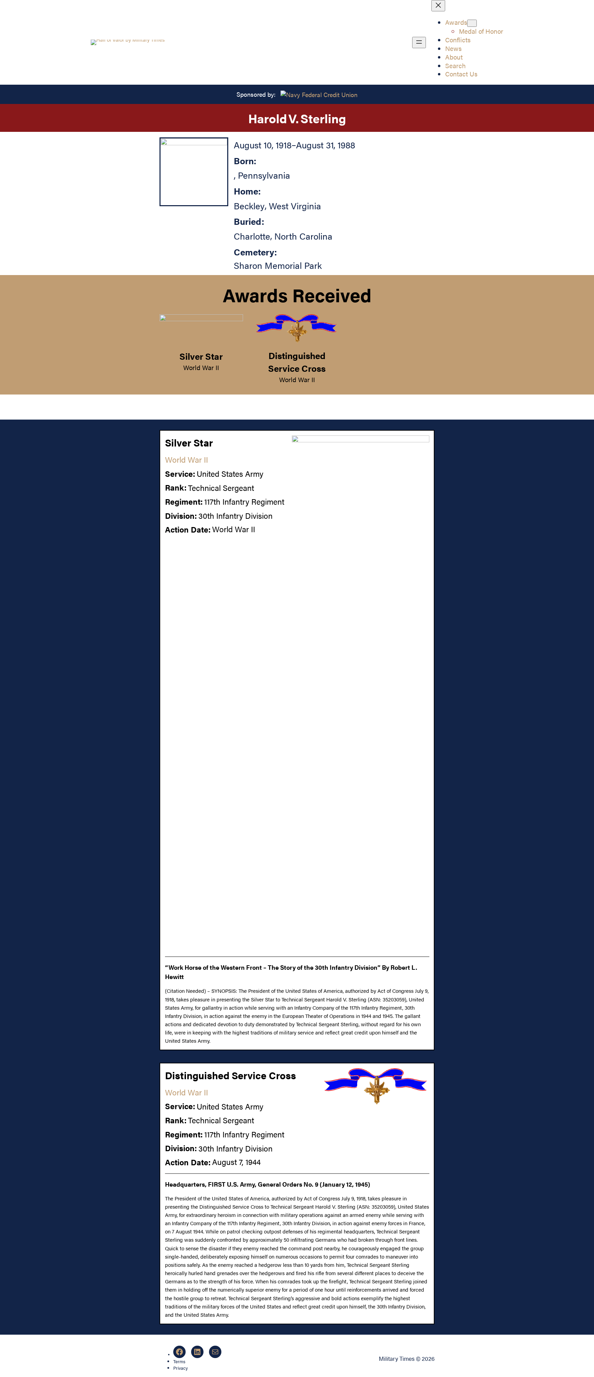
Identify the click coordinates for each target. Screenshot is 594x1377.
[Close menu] (438, 5)
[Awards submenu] (472, 23)
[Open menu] (419, 42)
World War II (201, 367)
